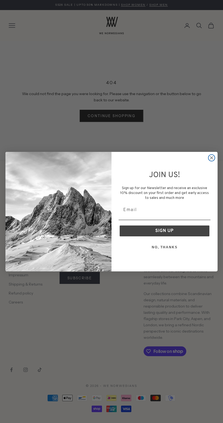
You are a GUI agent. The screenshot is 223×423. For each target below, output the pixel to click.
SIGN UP (164, 231)
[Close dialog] (211, 158)
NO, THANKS (165, 247)
